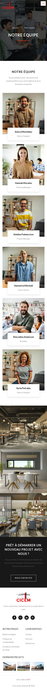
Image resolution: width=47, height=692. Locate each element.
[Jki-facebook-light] (14, 617)
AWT (29, 679)
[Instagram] (33, 617)
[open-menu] (43, 3)
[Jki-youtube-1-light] (20, 617)
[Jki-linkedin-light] (26, 617)
